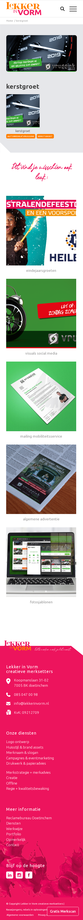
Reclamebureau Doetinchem (29, 818)
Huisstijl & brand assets (24, 747)
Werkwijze (14, 829)
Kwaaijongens (14, 909)
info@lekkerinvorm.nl (31, 703)
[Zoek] (60, 9)
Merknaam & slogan (22, 752)
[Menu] (71, 8)
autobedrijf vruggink (20, 136)
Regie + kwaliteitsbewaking (27, 788)
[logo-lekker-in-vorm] (34, 8)
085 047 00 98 (26, 694)
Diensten (13, 823)
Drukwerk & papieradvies (26, 763)
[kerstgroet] (41, 53)
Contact (12, 845)
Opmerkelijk (16, 839)
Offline (11, 783)
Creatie (11, 778)
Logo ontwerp (17, 742)
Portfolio (13, 834)
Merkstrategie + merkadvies (28, 772)
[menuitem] (60, 9)
